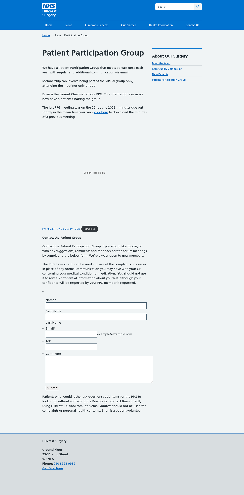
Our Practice (128, 25)
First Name (53, 311)
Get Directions (52, 468)
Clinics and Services (96, 25)
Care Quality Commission (167, 68)
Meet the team (161, 63)
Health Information (161, 25)
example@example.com (114, 334)
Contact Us (192, 25)
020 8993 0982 (64, 463)
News (68, 25)
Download (89, 228)
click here (101, 112)
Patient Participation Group (169, 79)
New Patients (160, 74)
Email (51, 328)
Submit (52, 388)
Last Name (53, 322)
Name (51, 300)
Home (48, 25)
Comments (53, 354)
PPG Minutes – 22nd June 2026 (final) (61, 228)
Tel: (48, 341)
